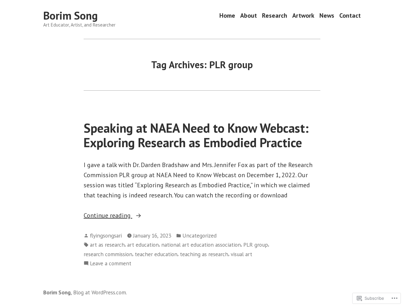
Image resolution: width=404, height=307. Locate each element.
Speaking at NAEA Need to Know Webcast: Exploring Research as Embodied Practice (196, 135)
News (326, 15)
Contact (350, 15)
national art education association (201, 244)
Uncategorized (199, 235)
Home (227, 15)
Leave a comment (110, 263)
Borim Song (70, 15)
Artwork (303, 15)
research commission (108, 254)
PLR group (255, 244)
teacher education (156, 254)
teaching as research (204, 254)
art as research (107, 244)
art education (143, 244)
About (248, 15)
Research (274, 15)
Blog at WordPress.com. (100, 292)
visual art (241, 254)
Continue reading (108, 215)
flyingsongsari (106, 235)
